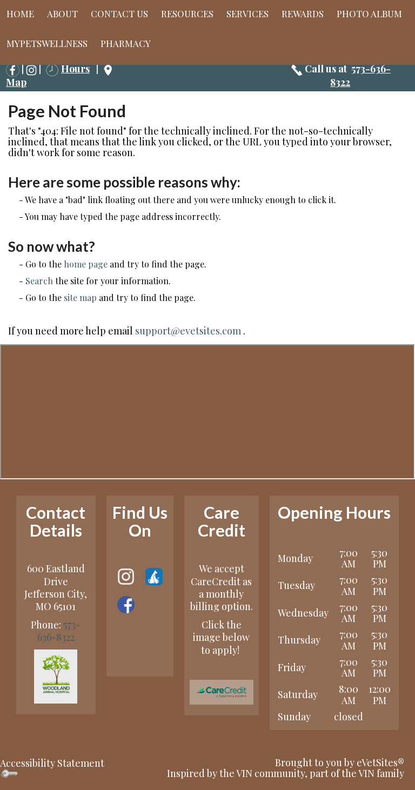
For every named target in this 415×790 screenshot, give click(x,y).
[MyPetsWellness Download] (154, 575)
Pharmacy (126, 43)
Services (247, 13)
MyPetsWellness (47, 43)
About (62, 13)
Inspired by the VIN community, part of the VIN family (285, 773)
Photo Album (369, 13)
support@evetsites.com (188, 330)
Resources (187, 13)
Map (16, 82)
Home (20, 13)
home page (86, 264)
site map (80, 297)
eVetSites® (380, 762)
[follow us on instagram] (31, 68)
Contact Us (119, 13)
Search (39, 280)
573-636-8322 (59, 631)
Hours (75, 68)
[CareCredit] (221, 692)
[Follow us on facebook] (126, 603)
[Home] (55, 674)
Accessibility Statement (52, 762)
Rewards (303, 13)
